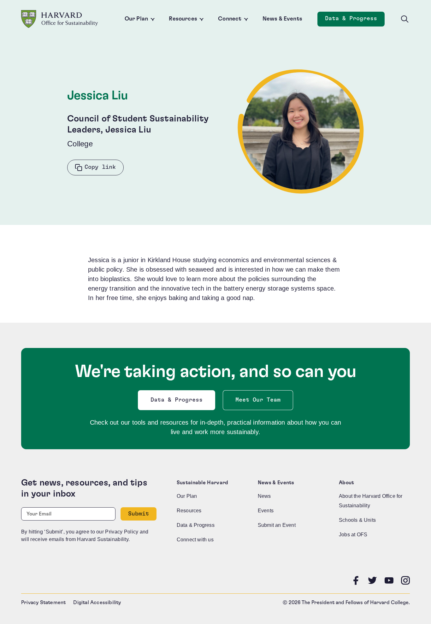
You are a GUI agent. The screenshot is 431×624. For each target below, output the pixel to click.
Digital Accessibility (97, 602)
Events (266, 510)
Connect (229, 19)
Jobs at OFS (353, 534)
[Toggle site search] (405, 19)
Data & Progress (355, 20)
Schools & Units (357, 520)
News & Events (282, 19)
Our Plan (136, 19)
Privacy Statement (43, 602)
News (264, 496)
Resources (183, 19)
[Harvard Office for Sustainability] (59, 19)
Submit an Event (277, 525)
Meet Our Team (257, 400)
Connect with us (195, 539)
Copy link (100, 167)
